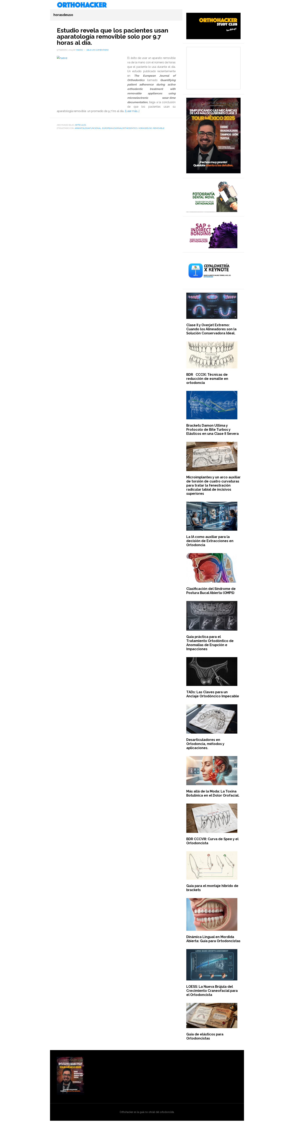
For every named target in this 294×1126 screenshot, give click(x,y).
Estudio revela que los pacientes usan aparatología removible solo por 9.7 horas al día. (112, 36)
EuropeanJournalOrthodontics (119, 128)
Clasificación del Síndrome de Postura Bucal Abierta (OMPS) (211, 591)
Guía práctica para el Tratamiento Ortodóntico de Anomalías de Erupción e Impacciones (210, 643)
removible (158, 128)
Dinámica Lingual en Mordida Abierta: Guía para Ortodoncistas (213, 939)
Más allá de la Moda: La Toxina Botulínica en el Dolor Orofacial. (212, 793)
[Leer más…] (132, 111)
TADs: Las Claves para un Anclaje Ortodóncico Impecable (212, 694)
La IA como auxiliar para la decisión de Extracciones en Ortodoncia (209, 541)
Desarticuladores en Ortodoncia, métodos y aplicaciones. (205, 744)
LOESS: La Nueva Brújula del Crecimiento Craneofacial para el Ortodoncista (212, 991)
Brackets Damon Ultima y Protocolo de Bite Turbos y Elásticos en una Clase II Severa (212, 429)
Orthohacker (147, 5)
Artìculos (80, 125)
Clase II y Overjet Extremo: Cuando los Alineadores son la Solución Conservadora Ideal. (211, 329)
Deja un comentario (98, 50)
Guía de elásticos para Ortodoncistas (204, 1036)
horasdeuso (145, 128)
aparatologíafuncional (88, 128)
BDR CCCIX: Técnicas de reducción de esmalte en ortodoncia (207, 378)
